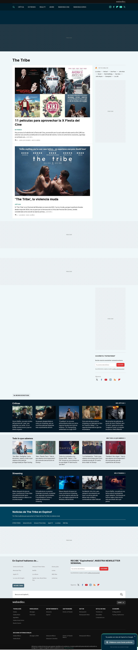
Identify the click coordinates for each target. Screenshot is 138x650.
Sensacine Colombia (51, 638)
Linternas (54, 578)
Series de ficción (27, 523)
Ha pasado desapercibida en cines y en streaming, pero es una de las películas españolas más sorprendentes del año (45, 424)
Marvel (99, 74)
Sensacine (49, 612)
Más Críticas (120, 403)
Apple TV (50, 523)
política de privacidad (118, 369)
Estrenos (18, 130)
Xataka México (17, 636)
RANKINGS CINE (63, 7)
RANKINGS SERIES (79, 7)
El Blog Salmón (116, 612)
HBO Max (65, 523)
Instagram (110, 7)
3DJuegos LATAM (34, 636)
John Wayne (99, 76)
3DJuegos (32, 612)
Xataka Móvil (16, 615)
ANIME (52, 7)
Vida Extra (32, 615)
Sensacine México (51, 636)
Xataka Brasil (16, 638)
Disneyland (108, 76)
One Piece (113, 71)
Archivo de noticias (22, 395)
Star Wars (117, 74)
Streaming (17, 473)
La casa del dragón (18, 578)
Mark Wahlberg (108, 74)
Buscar (121, 594)
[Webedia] (121, 1)
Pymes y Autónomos (118, 615)
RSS (114, 379)
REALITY (42, 7)
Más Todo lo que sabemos (115, 438)
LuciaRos (22, 215)
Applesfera (16, 617)
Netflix (34, 570)
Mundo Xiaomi (17, 623)
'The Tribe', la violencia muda (36, 199)
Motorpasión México (85, 636)
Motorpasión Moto (84, 615)
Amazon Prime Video (40, 523)
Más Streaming (119, 473)
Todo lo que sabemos (22, 438)
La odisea (98, 71)
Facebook (114, 7)
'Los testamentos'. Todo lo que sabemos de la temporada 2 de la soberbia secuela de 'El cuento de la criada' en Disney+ (92, 459)
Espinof (48, 615)
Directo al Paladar (68, 612)
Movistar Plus (17, 570)
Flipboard (117, 7)
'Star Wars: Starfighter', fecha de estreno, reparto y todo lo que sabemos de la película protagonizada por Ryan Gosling (22, 459)
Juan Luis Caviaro (25, 140)
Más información (69, 648)
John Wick (122, 71)
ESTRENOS (32, 7)
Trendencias (99, 612)
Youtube (121, 7)
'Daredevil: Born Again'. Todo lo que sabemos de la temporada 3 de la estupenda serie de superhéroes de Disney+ (115, 459)
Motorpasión (82, 612)
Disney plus (55, 566)
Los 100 (116, 76)
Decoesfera (99, 615)
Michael (105, 71)
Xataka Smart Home (18, 620)
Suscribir (120, 365)
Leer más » (29, 137)
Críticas (18, 204)
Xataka (15, 612)
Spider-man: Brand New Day (39, 579)
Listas (53, 570)
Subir (120, 602)
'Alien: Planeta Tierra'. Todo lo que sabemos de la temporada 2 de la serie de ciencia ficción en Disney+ (45, 459)
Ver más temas (18, 585)
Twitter (124, 7)
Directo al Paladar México (68, 636)
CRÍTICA (21, 7)
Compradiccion (100, 617)
